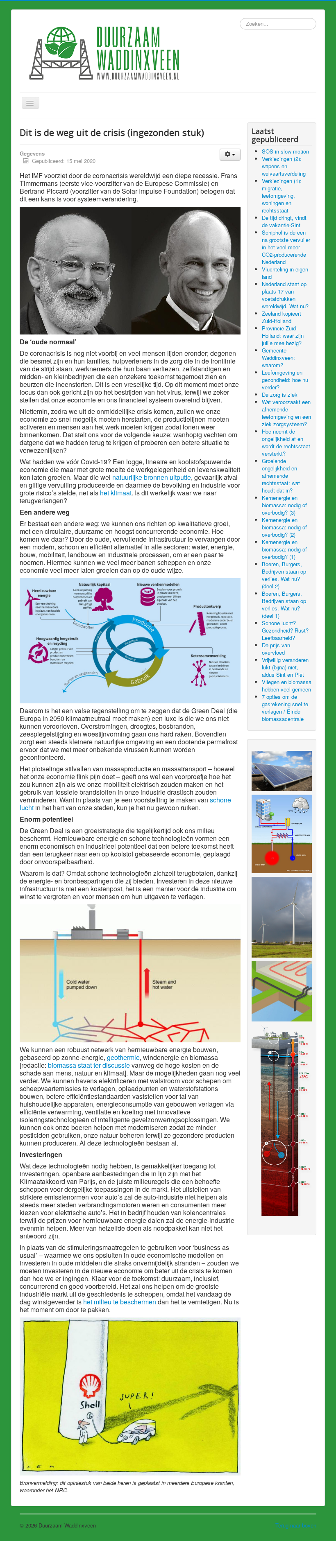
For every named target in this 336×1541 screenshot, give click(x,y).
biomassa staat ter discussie (89, 1065)
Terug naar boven (295, 1525)
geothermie (123, 1057)
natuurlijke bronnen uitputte (151, 477)
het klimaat (116, 492)
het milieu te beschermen (119, 1301)
